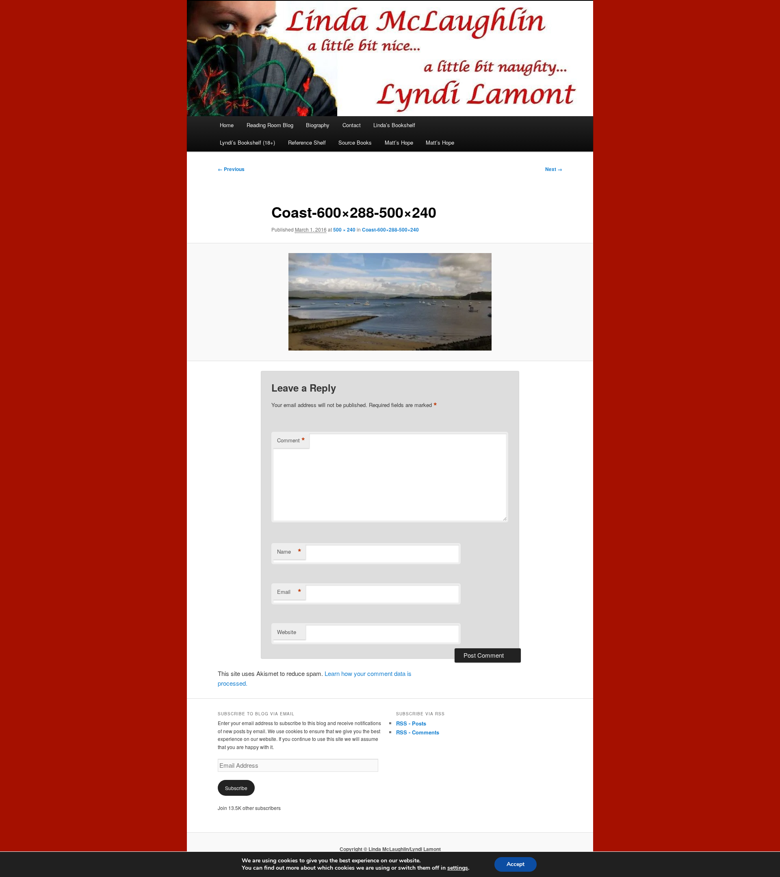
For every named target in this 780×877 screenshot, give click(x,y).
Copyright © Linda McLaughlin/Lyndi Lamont (390, 849)
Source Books (355, 142)
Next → (553, 169)
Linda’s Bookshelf (394, 125)
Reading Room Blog (270, 125)
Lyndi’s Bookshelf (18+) (247, 142)
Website (286, 632)
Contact (351, 125)
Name (289, 551)
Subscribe (236, 787)
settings (457, 868)
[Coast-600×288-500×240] (390, 302)
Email (289, 591)
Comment (291, 440)
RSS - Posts (411, 723)
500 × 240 (344, 229)
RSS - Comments (417, 732)
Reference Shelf (307, 142)
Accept (515, 864)
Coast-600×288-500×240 (390, 229)
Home (227, 125)
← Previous (231, 169)
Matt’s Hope (399, 142)
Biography (317, 125)
